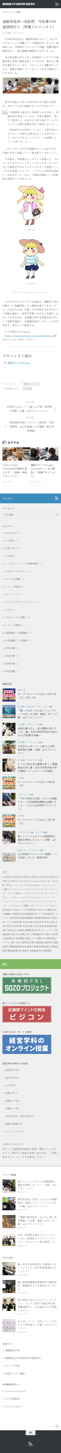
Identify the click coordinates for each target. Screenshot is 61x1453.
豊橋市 (30, 946)
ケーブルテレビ (28, 893)
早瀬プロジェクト (31, 384)
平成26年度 (49, 921)
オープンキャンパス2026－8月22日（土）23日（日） (37, 695)
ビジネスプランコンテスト (20, 602)
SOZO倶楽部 (12, 1398)
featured (10, 532)
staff (8, 33)
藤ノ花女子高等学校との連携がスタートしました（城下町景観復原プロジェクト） (37, 1267)
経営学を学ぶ (12, 1070)
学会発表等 (14, 917)
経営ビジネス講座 (33, 938)
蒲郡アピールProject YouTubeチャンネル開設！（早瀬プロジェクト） (43, 470)
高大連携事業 (45, 950)
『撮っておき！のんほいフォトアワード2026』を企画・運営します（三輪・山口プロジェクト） (37, 714)
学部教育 (10, 656)
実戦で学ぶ (11, 1093)
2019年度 (27, 388)
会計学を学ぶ (12, 1077)
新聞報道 (29, 930)
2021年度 (24, 876)
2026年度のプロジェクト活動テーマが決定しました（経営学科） (37, 855)
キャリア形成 (13, 893)
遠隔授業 (34, 950)
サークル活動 (12, 579)
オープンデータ (36, 889)
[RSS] (57, 498)
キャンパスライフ (15, 1131)
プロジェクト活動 (11, 12)
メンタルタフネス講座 (17, 905)
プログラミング (27, 901)
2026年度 (11, 881)
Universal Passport (15, 1391)
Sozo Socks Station (38, 881)
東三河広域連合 (19, 934)
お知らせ (10, 548)
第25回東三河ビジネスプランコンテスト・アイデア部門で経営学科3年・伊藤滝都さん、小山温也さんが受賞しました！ (38, 1305)
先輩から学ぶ (12, 1108)
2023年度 (41, 876)
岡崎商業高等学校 (42, 917)
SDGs (26, 881)
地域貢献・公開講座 (16, 632)
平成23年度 (17, 921)
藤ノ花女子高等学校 (21, 942)
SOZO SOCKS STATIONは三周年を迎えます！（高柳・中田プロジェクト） (14, 470)
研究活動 (10, 671)
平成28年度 (16, 926)
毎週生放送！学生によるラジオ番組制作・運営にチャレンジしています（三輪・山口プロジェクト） (37, 1202)
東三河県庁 (45, 934)
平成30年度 (38, 926)
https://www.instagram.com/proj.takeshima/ (29, 335)
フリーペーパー (43, 897)
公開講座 (6, 913)
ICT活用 (9, 540)
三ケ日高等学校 (28, 909)
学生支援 (10, 648)
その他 (9, 555)
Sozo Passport (13, 1406)
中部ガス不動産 (44, 909)
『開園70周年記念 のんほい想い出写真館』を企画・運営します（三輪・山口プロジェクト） (37, 1220)
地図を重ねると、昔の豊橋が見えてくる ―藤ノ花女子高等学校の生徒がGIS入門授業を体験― (37, 732)
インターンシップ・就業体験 (21, 563)
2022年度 (32, 876)
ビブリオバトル (28, 897)
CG (17, 881)
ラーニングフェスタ (45, 905)
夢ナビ (37, 913)
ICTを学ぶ (10, 1085)
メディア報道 (12, 625)
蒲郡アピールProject (18, 362)
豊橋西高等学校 (14, 950)
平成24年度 (27, 921)
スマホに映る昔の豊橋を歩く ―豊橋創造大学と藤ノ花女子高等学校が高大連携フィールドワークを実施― (37, 767)
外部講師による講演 (16, 640)
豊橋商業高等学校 (17, 946)
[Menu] (57, 4)
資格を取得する (13, 1123)
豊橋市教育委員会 (42, 946)
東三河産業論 (33, 934)
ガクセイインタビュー (17, 571)
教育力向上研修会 (15, 930)
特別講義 (20, 938)
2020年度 (15, 876)
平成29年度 (27, 926)
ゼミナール (11, 594)
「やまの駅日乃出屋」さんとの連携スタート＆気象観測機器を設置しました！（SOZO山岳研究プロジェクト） (37, 803)
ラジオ (32, 905)
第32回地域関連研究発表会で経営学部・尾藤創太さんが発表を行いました (37, 1285)
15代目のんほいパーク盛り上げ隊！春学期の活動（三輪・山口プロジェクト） (37, 749)
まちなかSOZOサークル (35, 885)
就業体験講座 (27, 917)
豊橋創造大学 (12, 1350)
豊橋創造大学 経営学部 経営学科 (23, 1358)
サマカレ (40, 893)
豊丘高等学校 (46, 942)
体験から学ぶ (12, 1100)
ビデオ (9, 609)
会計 (54, 909)
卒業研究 (16, 913)
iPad (21, 881)
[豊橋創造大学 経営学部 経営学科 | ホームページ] (24, 4)
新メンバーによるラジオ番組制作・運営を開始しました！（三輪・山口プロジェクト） (37, 839)
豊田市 (26, 950)
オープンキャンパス (18, 889)
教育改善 (10, 663)
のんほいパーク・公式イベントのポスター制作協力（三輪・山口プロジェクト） (37, 1324)
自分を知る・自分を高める (20, 1116)
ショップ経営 (12, 586)
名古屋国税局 (27, 913)
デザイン (16, 897)
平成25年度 (39, 921)
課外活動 (35, 942)
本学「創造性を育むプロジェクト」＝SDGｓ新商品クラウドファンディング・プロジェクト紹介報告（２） (37, 1238)
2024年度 (49, 876)
